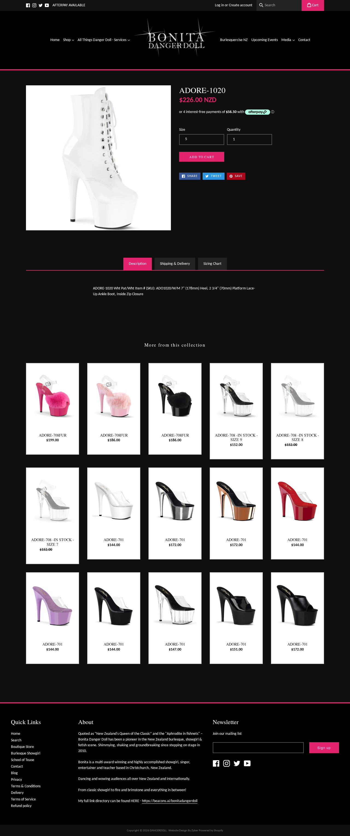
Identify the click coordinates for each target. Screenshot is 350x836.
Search (16, 740)
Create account (240, 5)
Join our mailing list (227, 734)
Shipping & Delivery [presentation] (175, 264)
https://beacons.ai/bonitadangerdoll (169, 801)
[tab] (137, 264)
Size (182, 130)
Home (55, 40)
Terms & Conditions (25, 786)
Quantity (233, 130)
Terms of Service (23, 799)
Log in (219, 5)
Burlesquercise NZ (234, 40)
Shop (69, 40)
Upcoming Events (264, 40)
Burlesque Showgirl (25, 753)
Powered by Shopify (211, 830)
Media (288, 40)
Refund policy (21, 806)
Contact (304, 40)
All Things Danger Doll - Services (104, 40)
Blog (14, 773)
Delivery (17, 793)
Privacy (16, 780)
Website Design (177, 830)
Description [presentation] (137, 264)
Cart (315, 5)
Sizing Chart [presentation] (212, 264)
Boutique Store (22, 747)
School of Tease (22, 760)
